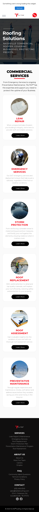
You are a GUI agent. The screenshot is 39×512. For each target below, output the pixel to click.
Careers (19, 463)
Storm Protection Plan (19, 444)
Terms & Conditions (19, 477)
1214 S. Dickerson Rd (19, 493)
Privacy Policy (19, 479)
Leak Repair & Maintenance (19, 437)
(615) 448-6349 (19, 489)
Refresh (20, 8)
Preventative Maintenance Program (19, 446)
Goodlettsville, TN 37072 (19, 496)
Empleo (20, 465)
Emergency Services (19, 439)
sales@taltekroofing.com (19, 491)
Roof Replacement (19, 441)
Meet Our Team (20, 460)
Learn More (20, 135)
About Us (19, 458)
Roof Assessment (19, 449)
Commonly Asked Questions (19, 474)
